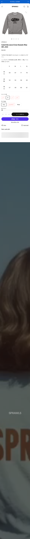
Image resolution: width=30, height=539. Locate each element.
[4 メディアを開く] (26, 12)
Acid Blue (11, 104)
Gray (4, 104)
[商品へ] (11, 39)
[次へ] (28, 1)
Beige (18, 104)
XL (17, 97)
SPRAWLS (15, 6)
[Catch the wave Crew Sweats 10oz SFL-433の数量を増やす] (8, 114)
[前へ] (1, 1)
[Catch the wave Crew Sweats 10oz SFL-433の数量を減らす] (2, 114)
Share (4, 125)
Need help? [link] (26, 125)
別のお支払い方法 (15, 122)
